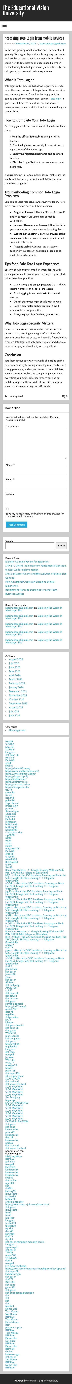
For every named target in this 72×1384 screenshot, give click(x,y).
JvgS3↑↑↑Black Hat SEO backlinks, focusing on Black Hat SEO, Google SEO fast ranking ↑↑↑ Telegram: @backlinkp (33, 894)
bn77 (8, 1019)
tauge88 (10, 856)
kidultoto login (13, 1273)
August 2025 (16, 707)
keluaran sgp (12, 1354)
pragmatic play (13, 1327)
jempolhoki (11, 968)
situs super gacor (14, 1076)
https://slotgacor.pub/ (16, 776)
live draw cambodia (15, 1265)
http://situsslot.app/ (15, 779)
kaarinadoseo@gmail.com (53, 43)
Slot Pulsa (10, 1340)
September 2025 (18, 703)
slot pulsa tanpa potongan (19, 1292)
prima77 (10, 1132)
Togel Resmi (11, 803)
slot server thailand (15, 1084)
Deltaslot (10, 819)
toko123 (9, 1306)
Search (9, 541)
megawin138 (12, 848)
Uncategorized (16, 396)
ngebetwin (11, 995)
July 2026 (14, 663)
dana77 (9, 1231)
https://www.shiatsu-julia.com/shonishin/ (27, 1204)
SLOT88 (9, 744)
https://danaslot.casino (17, 784)
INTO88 (9, 1282)
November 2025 (18, 695)
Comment (12, 426)
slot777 (9, 947)
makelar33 (11, 1065)
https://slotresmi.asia (16, 781)
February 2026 (17, 683)
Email (10, 479)
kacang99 (10, 1191)
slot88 (8, 966)
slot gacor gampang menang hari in (25, 1241)
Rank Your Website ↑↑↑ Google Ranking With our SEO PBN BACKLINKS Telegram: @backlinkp (34, 871)
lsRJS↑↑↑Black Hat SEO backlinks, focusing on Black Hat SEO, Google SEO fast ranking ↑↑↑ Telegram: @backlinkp (35, 878)
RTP (7, 1324)
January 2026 (16, 687)
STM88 (9, 1252)
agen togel (11, 1247)
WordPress (33, 1380)
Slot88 (8, 867)
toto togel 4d (12, 1043)
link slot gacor (12, 1038)
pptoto (9, 808)
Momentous (50, 1380)
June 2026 (14, 667)
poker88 (10, 800)
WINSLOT (10, 1033)
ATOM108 (11, 987)
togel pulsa (11, 1046)
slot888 (9, 853)
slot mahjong (12, 985)
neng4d (9, 797)
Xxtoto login (12, 811)
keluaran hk (11, 1129)
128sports (10, 813)
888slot (9, 982)
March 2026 (15, 679)
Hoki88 (9, 741)
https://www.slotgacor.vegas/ (20, 773)
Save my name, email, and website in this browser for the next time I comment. (35, 515)
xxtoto (8, 843)
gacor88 (9, 1287)
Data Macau (12, 1322)
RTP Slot (9, 1348)
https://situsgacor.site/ (17, 787)
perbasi (9, 1142)
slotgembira (11, 1017)
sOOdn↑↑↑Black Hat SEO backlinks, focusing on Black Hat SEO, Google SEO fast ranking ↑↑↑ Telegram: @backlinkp (34, 886)
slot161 (9, 1188)
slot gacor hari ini (14, 1025)
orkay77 (9, 944)
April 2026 (15, 675)
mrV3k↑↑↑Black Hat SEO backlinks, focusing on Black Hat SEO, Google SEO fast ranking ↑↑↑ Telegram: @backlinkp (34, 926)
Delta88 (9, 760)
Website (10, 494)
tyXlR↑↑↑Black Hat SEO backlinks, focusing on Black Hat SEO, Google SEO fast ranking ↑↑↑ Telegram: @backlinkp (36, 918)
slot (7, 1185)
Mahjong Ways (13, 1156)
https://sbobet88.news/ (17, 768)
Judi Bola (10, 1161)
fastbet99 (10, 1223)
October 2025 (16, 699)
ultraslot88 (11, 859)
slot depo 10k (12, 1073)
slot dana (10, 1126)
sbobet (9, 765)
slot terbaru (11, 998)
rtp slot (9, 1228)
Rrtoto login (11, 805)
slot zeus (10, 1051)
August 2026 (16, 659)
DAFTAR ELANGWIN (16, 1121)
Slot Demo (11, 1314)
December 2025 (18, 691)
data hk (9, 1011)
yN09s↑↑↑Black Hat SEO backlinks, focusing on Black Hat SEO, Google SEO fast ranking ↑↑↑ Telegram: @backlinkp (34, 902)
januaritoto (11, 1193)
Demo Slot (11, 1308)
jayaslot (9, 1057)
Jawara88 (10, 974)
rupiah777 (10, 1009)
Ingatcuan (10, 816)
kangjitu (9, 1220)
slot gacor (10, 971)
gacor (8, 977)
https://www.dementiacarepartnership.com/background (35, 1268)
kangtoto (10, 752)
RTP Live (10, 1158)
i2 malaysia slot (13, 832)
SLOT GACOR (12, 1078)
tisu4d (8, 789)
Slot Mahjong (12, 1097)
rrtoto (8, 837)
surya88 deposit (14, 1003)
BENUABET (11, 861)
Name (10, 465)
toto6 (8, 1212)
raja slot (9, 1183)
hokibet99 (10, 1199)
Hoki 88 (9, 757)
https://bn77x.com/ (15, 1006)
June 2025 (14, 715)
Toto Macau (11, 1311)
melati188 (10, 1255)
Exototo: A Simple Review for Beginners (27, 561)
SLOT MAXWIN (14, 1086)
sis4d (8, 762)
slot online (11, 1180)
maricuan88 (12, 1035)
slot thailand (12, 1081)
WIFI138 (9, 1059)
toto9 (8, 1215)
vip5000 (10, 835)
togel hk (9, 1014)
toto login (56, 98)
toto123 (9, 1067)
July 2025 (14, 711)
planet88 (10, 1070)
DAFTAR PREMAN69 (16, 1102)
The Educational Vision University (26, 11)
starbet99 (10, 1196)
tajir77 (8, 864)
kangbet (9, 1233)
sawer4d (9, 792)
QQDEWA (11, 1257)
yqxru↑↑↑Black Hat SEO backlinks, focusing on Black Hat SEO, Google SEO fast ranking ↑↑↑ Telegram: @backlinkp (36, 910)
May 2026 (14, 671)
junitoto (9, 1217)
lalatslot (9, 1022)
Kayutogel (10, 1100)
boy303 (9, 746)
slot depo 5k (11, 754)
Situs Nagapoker (14, 1201)
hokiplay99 (11, 824)
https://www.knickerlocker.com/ (22, 771)
